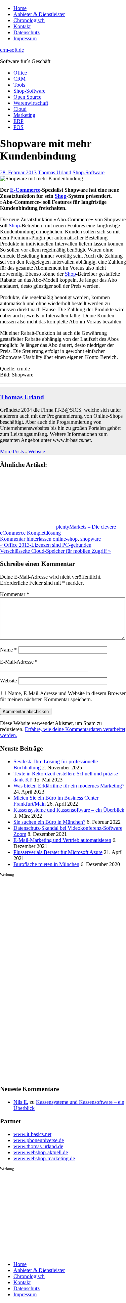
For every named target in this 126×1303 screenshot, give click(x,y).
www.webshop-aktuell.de (40, 1152)
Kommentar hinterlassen (25, 539)
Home (20, 8)
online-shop (65, 539)
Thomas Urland (54, 172)
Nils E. (20, 1102)
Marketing (24, 115)
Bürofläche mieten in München (46, 864)
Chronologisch (29, 20)
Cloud (20, 109)
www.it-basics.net (32, 1134)
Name (8, 650)
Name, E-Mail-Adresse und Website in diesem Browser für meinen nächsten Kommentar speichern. (63, 696)
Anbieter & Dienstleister (39, 14)
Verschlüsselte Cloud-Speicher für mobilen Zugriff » (55, 551)
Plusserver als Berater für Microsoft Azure (57, 852)
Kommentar (14, 594)
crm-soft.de (12, 50)
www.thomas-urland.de (38, 1146)
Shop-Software (29, 91)
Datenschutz (26, 32)
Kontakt (22, 26)
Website (36, 451)
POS (18, 127)
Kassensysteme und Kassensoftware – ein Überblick (68, 810)
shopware (90, 539)
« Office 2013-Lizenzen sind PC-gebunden (45, 545)
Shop (61, 196)
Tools (19, 85)
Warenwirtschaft (30, 103)
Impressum (25, 38)
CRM (19, 79)
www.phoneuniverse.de (38, 1140)
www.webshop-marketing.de (44, 1158)
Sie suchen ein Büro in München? (49, 822)
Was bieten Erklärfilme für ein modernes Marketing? (68, 786)
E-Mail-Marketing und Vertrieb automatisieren (62, 840)
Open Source (27, 97)
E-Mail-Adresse (19, 662)
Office (20, 73)
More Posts (12, 451)
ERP (18, 121)
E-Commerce (25, 190)
